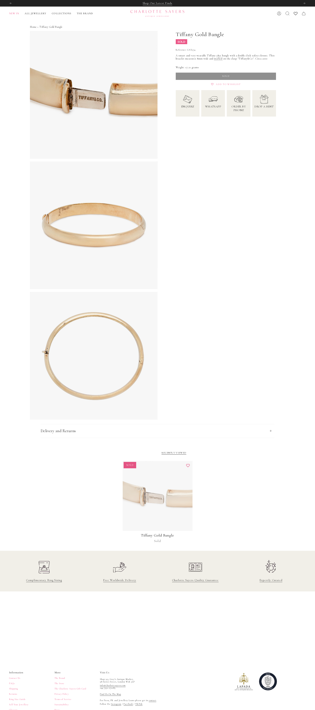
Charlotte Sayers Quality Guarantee (195, 580)
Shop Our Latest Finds (157, 3)
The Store (59, 683)
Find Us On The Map (110, 694)
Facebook (128, 704)
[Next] (304, 3)
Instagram (116, 704)
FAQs (12, 683)
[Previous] (10, 3)
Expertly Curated (271, 580)
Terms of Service (63, 699)
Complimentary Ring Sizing (44, 580)
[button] (35, 13)
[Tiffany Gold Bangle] (157, 496)
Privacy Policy (62, 694)
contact (152, 700)
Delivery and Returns (58, 431)
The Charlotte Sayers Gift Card (70, 688)
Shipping (13, 688)
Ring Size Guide (17, 699)
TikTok (138, 704)
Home (33, 26)
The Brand (60, 678)
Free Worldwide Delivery (119, 580)
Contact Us (14, 678)
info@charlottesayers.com (113, 685)
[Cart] (304, 13)
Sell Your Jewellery (18, 704)
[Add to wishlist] (188, 465)
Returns (13, 694)
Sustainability (62, 704)
